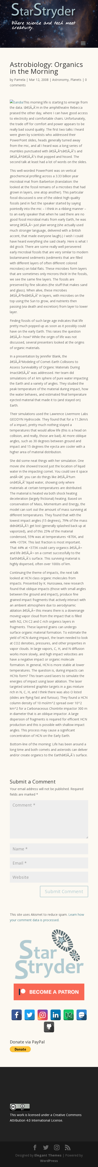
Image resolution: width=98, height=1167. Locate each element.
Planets (75, 79)
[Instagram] (42, 1014)
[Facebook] (16, 1014)
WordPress (49, 1161)
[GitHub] (49, 1026)
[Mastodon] (81, 1014)
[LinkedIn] (55, 1014)
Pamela (19, 79)
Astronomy (60, 79)
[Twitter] (29, 1014)
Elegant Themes (48, 1155)
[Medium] (68, 1014)
